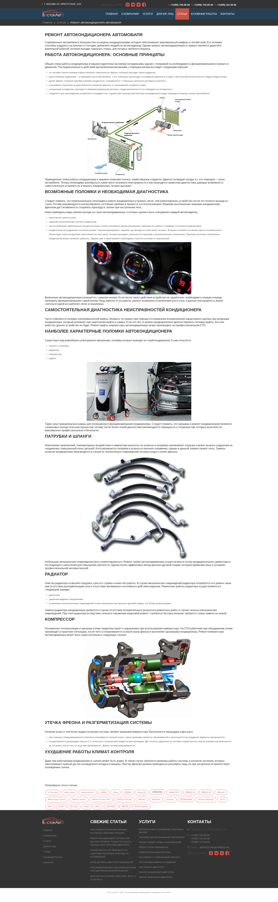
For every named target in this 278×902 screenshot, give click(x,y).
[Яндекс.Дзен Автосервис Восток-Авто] (138, 5)
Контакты (48, 863)
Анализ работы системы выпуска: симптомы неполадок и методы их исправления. (109, 853)
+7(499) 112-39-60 (226, 5)
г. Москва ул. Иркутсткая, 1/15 (62, 4)
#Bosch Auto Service (57, 799)
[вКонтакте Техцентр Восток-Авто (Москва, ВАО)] (133, 5)
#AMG (104, 792)
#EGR (125, 806)
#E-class (74, 806)
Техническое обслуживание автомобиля (162, 837)
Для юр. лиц (49, 846)
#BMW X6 (206, 792)
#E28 (86, 806)
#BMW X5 (190, 792)
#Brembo (156, 799)
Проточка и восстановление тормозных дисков (161, 831)
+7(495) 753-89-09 (200, 838)
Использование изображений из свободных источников (148, 892)
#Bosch (220, 792)
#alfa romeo (69, 792)
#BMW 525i (174, 792)
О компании (49, 836)
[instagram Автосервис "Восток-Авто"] (127, 5)
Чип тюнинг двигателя (151, 867)
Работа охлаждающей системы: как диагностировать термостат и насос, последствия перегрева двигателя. (111, 841)
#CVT (222, 799)
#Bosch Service (79, 799)
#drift (50, 806)
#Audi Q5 (142, 792)
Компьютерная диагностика (155, 852)
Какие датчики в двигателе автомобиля (111, 862)
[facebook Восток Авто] (144, 5)
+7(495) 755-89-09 (180, 5)
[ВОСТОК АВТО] (53, 12)
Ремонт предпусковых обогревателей (160, 842)
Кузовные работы (53, 857)
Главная (47, 830)
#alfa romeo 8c (87, 792)
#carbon (170, 799)
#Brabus (142, 799)
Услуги (47, 841)
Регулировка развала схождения (157, 862)
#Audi (127, 792)
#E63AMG (111, 806)
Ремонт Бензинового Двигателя (156, 872)
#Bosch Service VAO (101, 799)
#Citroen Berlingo (206, 799)
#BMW (157, 792)
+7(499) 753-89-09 (203, 5)
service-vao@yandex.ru (214, 847)
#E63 (97, 806)
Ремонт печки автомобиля (153, 847)
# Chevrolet (53, 792)
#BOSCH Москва (124, 799)
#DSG (61, 806)
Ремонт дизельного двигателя (155, 877)
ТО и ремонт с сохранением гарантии (159, 857)
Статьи (61, 22)
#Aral (115, 792)
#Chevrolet (186, 799)
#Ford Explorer (141, 806)
